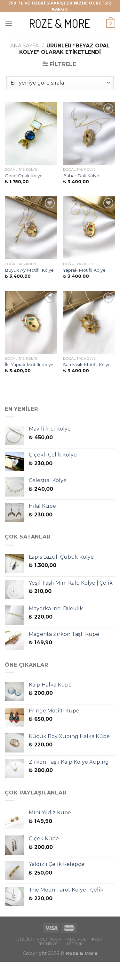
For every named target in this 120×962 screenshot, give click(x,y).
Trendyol (49, 943)
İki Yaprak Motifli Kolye (29, 364)
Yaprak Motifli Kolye (84, 270)
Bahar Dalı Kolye (81, 175)
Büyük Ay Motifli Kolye (29, 270)
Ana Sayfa (24, 46)
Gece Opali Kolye (24, 175)
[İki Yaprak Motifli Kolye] (31, 322)
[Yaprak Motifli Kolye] (89, 227)
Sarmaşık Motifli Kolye (87, 364)
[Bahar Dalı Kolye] (89, 133)
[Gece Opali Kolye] (31, 133)
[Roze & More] (60, 23)
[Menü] (8, 23)
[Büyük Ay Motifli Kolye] (31, 227)
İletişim (74, 943)
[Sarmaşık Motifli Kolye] (89, 322)
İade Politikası (83, 939)
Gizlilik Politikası (38, 939)
